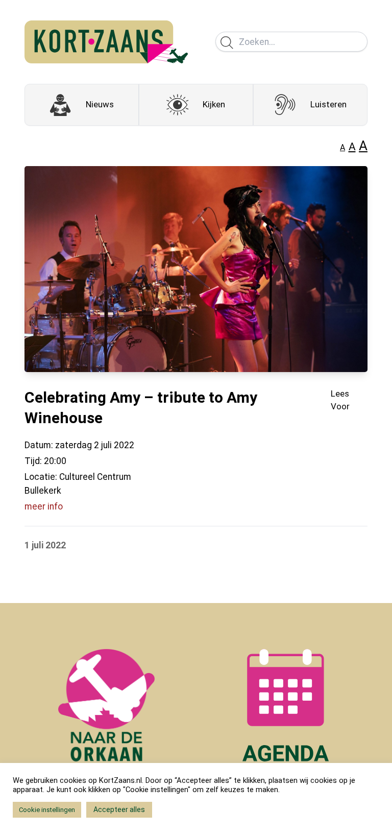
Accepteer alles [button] (119, 809)
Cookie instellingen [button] (47, 810)
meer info (43, 506)
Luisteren (328, 104)
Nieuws (100, 104)
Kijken (214, 104)
